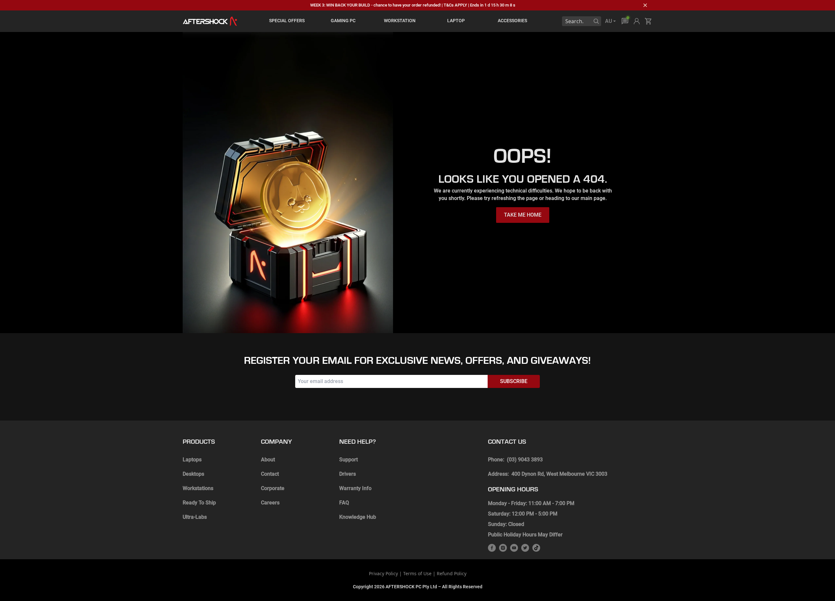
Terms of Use (417, 573)
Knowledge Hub (357, 517)
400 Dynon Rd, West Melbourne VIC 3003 (559, 474)
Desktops (193, 474)
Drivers (347, 474)
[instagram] (503, 548)
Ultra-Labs (195, 517)
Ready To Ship (199, 503)
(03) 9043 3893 (525, 459)
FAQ (344, 503)
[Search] (596, 21)
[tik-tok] (536, 548)
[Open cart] (648, 21)
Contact (270, 474)
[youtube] (514, 548)
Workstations (198, 488)
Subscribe (513, 381)
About (268, 459)
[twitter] (525, 548)
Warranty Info (355, 488)
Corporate (272, 488)
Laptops (192, 459)
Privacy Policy (383, 573)
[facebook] (492, 548)
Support (348, 459)
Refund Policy (451, 573)
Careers (270, 503)
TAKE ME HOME (522, 215)
